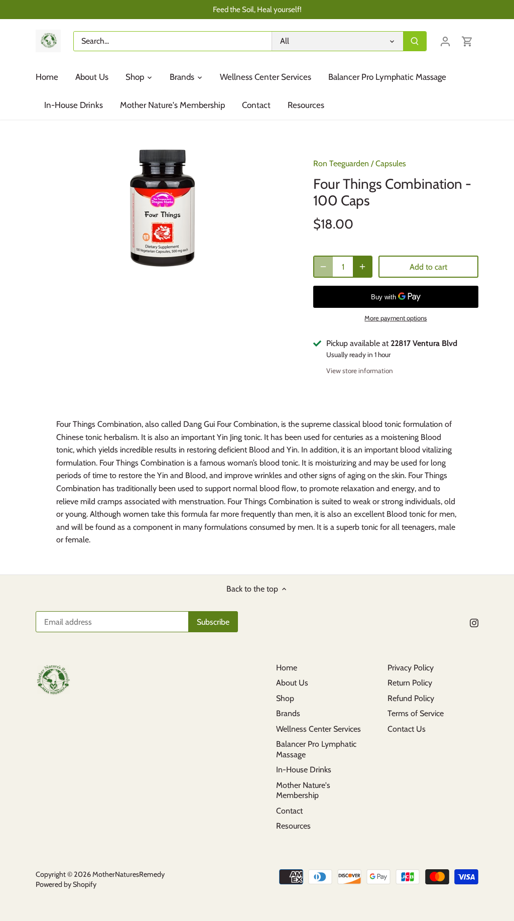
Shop (285, 698)
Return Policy (410, 682)
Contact (289, 811)
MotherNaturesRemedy (128, 874)
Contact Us (407, 729)
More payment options (395, 317)
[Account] (445, 41)
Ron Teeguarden (341, 163)
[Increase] (362, 266)
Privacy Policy (411, 667)
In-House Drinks (303, 769)
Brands (288, 713)
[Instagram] (474, 622)
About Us (292, 682)
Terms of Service (416, 713)
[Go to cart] (467, 41)
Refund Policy (411, 698)
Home (286, 667)
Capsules (390, 163)
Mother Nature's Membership (303, 790)
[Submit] (414, 41)
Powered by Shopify (66, 884)
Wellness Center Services (318, 729)
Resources (293, 826)
